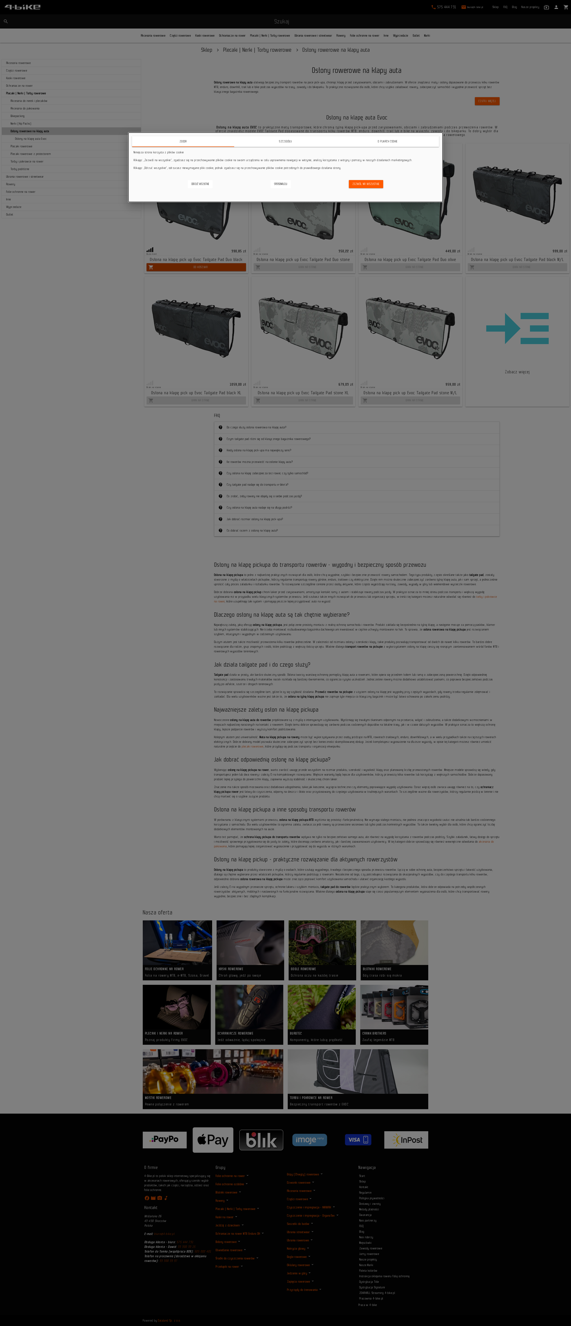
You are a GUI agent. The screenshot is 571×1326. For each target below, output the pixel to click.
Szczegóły (285, 141)
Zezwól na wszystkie (366, 184)
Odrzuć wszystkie (200, 184)
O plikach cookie (387, 141)
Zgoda (183, 141)
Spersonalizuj (280, 184)
